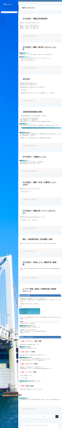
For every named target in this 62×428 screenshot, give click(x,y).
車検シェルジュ (8, 4)
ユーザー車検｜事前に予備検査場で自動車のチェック (39, 290)
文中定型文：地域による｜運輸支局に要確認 (39, 263)
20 (43, 417)
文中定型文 (32, 36)
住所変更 (39, 0)
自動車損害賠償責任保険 (32, 112)
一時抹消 (47, 0)
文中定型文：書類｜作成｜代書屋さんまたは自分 (39, 183)
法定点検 (26, 79)
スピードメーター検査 (24, 311)
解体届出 (51, 0)
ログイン (2, 19)
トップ (20, 0)
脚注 (31, 251)
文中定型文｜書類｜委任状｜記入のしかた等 (39, 48)
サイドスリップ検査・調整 (25, 309)
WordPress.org (3, 24)
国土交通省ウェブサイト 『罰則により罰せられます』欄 (33, 127)
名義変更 (35, 0)
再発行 (32, 0)
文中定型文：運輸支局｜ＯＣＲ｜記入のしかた (39, 211)
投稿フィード (3, 21)
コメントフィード (4, 23)
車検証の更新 (28, 0)
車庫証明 (23, 0)
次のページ (56, 416)
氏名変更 (43, 0)
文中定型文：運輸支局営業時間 (35, 18)
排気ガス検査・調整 (24, 313)
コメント (37, 36)
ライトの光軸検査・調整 (24, 312)
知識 (30, 100)
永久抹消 (55, 0)
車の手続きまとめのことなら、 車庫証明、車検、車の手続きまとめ (36, 425)
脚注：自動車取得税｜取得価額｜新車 (38, 239)
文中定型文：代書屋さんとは (34, 156)
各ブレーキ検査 (23, 310)
